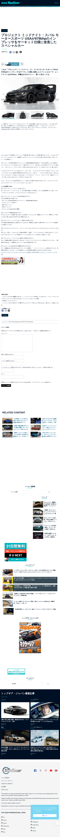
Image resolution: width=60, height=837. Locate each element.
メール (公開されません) (8, 361)
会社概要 (3, 786)
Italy (4, 832)
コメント (4, 333)
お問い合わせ (4, 789)
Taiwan (34, 830)
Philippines (35, 822)
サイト (3, 374)
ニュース (4, 30)
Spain (33, 827)
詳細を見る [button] (39, 811)
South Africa (35, 825)
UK (4, 817)
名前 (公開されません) (7, 354)
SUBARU (4, 315)
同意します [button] (44, 815)
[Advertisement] (30, 19)
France (5, 820)
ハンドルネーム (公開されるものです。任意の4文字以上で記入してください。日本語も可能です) (27, 367)
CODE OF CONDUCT (7, 783)
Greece (5, 823)
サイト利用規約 (5, 777)
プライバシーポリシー (7, 780)
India (4, 829)
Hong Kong (6, 826)
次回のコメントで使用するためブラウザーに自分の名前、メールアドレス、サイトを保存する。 (26, 382)
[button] (56, 94)
